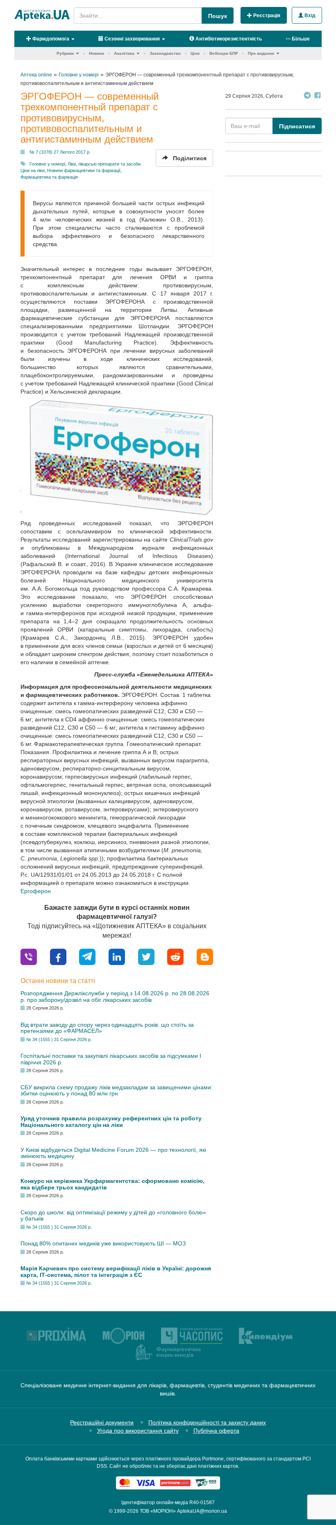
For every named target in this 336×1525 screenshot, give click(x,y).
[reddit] (175, 956)
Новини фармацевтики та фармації (83, 170)
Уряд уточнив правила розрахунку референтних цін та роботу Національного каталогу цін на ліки (111, 1121)
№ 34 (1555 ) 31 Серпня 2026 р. (59, 1039)
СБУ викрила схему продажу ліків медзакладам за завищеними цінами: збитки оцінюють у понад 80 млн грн (116, 1090)
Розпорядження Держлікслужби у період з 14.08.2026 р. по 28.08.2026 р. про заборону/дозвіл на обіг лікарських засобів (114, 996)
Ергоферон (35, 891)
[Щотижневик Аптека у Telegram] (307, 96)
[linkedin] (117, 956)
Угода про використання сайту (138, 1430)
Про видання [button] (261, 53)
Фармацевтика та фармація (49, 177)
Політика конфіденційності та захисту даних (207, 1422)
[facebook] (58, 956)
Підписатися (297, 126)
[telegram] (87, 956)
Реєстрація (266, 15)
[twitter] (146, 956)
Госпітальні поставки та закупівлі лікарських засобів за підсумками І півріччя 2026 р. (110, 1058)
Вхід (309, 15)
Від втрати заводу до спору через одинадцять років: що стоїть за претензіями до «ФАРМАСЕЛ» (107, 1027)
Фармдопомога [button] (50, 39)
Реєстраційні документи (102, 1422)
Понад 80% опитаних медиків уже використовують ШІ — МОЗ (103, 1243)
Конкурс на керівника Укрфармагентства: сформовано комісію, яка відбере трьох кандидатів (112, 1184)
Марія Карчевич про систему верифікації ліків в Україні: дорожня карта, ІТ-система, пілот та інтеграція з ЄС (115, 1271)
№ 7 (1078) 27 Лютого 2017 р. (60, 152)
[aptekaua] (205, 956)
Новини (96, 53)
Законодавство (165, 53)
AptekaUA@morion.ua (202, 1511)
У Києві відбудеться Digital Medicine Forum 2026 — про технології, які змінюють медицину (113, 1153)
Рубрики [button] (65, 53)
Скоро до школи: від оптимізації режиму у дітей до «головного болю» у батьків (113, 1215)
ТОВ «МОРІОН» (158, 1511)
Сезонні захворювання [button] (131, 39)
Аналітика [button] (124, 53)
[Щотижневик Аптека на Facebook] (317, 96)
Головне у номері (47, 163)
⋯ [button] (298, 39)
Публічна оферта (216, 1430)
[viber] (28, 956)
